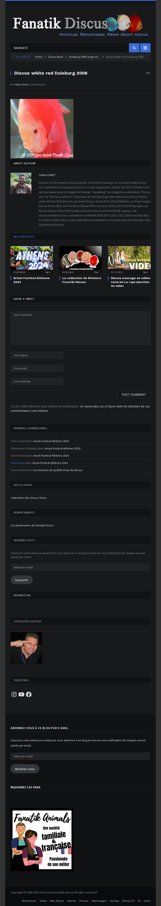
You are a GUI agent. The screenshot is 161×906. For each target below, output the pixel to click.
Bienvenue (29, 901)
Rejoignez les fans (25, 787)
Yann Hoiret (21, 84)
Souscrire (21, 580)
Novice (72, 901)
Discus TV (128, 901)
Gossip (114, 901)
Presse (83, 901)
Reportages (99, 901)
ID (139, 901)
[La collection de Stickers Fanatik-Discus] (80, 260)
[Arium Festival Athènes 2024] (31, 260)
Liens (147, 901)
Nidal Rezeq (18, 463)
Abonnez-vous (25, 769)
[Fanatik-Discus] (80, 24)
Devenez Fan (22, 595)
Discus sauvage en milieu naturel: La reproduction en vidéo (130, 282)
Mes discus (57, 901)
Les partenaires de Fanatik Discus (32, 525)
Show (43, 901)
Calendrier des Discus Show (28, 498)
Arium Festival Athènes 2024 (51, 441)
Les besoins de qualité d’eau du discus (58, 470)
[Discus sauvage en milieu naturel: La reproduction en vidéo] (129, 260)
